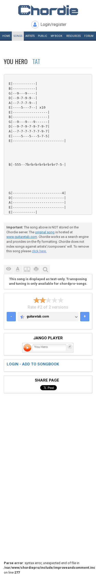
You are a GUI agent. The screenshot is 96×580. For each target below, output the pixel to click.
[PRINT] (36, 269)
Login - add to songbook (33, 364)
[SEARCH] (45, 269)
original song (45, 232)
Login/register (53, 24)
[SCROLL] (26, 269)
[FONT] (17, 269)
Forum (88, 36)
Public (42, 36)
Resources (73, 36)
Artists (30, 36)
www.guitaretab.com (21, 237)
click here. (39, 251)
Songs (18, 36)
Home (6, 36)
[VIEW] (8, 269)
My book (56, 36)
